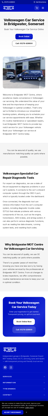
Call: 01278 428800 (24, 43)
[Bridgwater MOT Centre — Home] (8, 8)
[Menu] (43, 8)
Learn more (29, 407)
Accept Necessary (12, 412)
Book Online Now (24, 321)
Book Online (24, 36)
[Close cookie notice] (26, 412)
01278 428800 (9, 2)
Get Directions (41, 2)
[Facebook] (5, 367)
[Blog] (11, 367)
